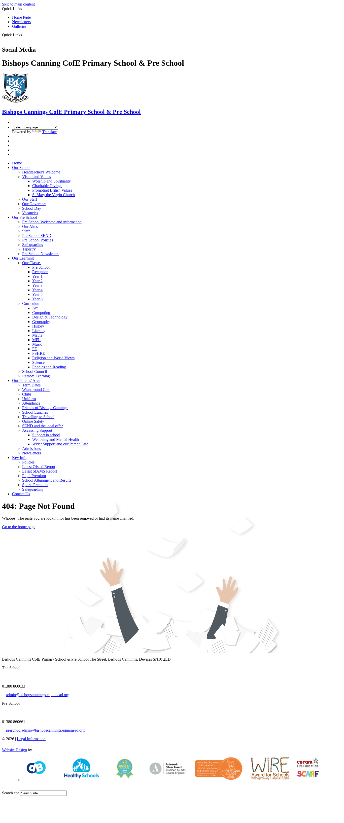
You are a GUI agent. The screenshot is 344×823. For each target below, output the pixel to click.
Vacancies (30, 213)
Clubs (26, 394)
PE (34, 349)
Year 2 (37, 281)
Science (38, 362)
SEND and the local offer (42, 426)
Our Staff (29, 199)
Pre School (41, 267)
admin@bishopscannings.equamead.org (37, 695)
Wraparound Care (36, 389)
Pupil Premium (34, 476)
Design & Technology (49, 317)
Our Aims (30, 226)
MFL (36, 340)
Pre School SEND (36, 235)
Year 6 (37, 299)
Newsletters (21, 22)
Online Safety (33, 421)
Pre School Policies (37, 240)
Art (35, 308)
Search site (10, 793)
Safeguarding (32, 244)
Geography (41, 321)
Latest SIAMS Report (39, 471)
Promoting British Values (52, 190)
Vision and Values (36, 176)
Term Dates (31, 385)
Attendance (31, 403)
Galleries (19, 26)
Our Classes (31, 263)
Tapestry (29, 249)
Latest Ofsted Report (38, 466)
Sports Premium (35, 485)
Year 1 (37, 276)
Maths (37, 335)
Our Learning (23, 258)
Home (17, 163)
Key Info (19, 457)
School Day (31, 208)
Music (37, 344)
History (38, 326)
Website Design (14, 750)
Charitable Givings (47, 186)
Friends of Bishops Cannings (45, 408)
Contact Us (21, 494)
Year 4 (37, 290)
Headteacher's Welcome (41, 172)
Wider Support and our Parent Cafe (60, 444)
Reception (40, 272)
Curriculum (31, 303)
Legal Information (31, 739)
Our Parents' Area (26, 380)
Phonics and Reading (49, 367)
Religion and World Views (53, 358)
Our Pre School (24, 217)
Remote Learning (36, 376)
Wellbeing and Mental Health (55, 439)
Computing (41, 312)
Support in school (46, 435)
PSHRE (38, 353)
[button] (24, 34)
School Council (34, 371)
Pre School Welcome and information (52, 222)
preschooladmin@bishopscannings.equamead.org (45, 730)
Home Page (21, 17)
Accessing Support (37, 430)
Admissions (31, 448)
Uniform (29, 399)
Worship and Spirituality (51, 181)
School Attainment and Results (46, 480)
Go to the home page (18, 527)
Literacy (38, 331)
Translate (49, 132)
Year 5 (37, 294)
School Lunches (35, 412)
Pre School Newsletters (40, 254)
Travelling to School (38, 417)
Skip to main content (18, 4)
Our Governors (34, 204)
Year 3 (37, 285)
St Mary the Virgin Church (53, 195)
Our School (21, 167)
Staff (26, 231)
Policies (28, 462)
